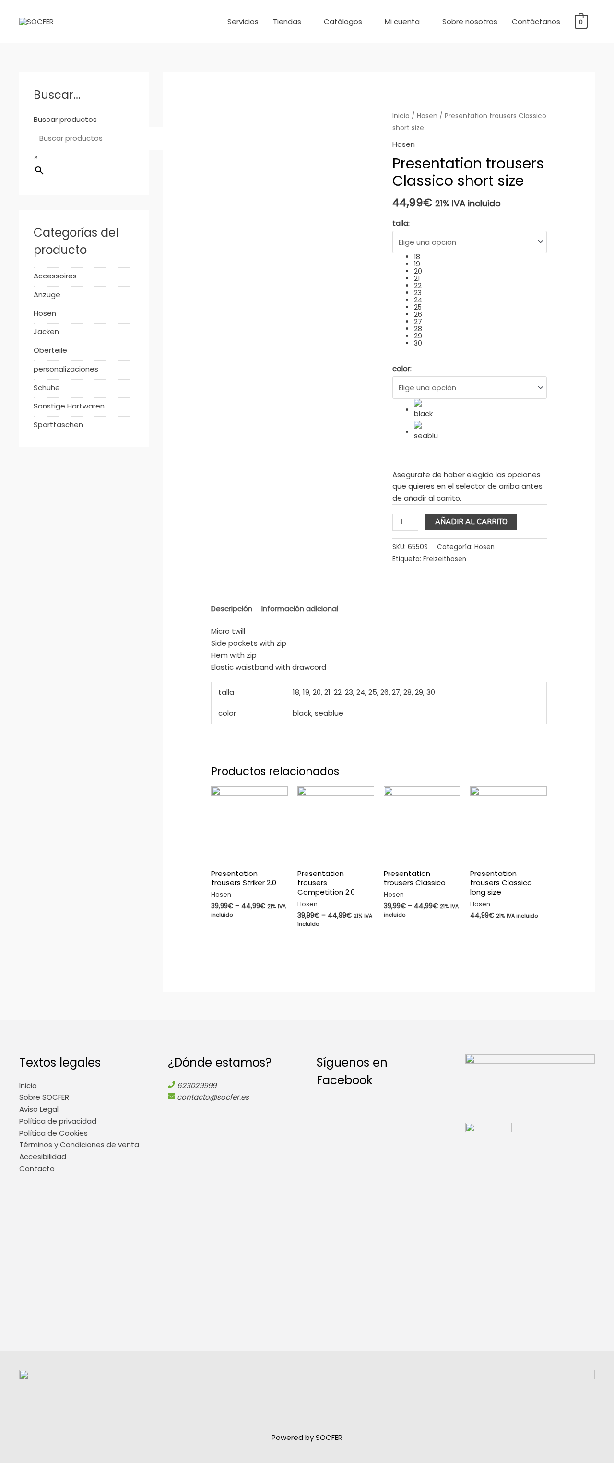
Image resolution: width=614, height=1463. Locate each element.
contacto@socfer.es (213, 1097)
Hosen (45, 313)
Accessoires (55, 276)
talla (401, 223)
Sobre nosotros (469, 21)
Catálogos (343, 21)
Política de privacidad (57, 1121)
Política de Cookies (53, 1133)
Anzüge (47, 294)
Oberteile (50, 350)
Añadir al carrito (471, 522)
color (402, 368)
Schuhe (47, 388)
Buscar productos (65, 119)
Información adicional (299, 608)
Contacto (37, 1168)
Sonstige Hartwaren (69, 406)
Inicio (401, 115)
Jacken (46, 331)
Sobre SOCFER (44, 1097)
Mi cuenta (402, 21)
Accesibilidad (42, 1156)
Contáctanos (536, 21)
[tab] (231, 609)
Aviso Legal (39, 1109)
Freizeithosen (444, 559)
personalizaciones (66, 369)
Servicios (243, 21)
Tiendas (287, 21)
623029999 (196, 1085)
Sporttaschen (58, 425)
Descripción (231, 608)
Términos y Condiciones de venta (79, 1144)
